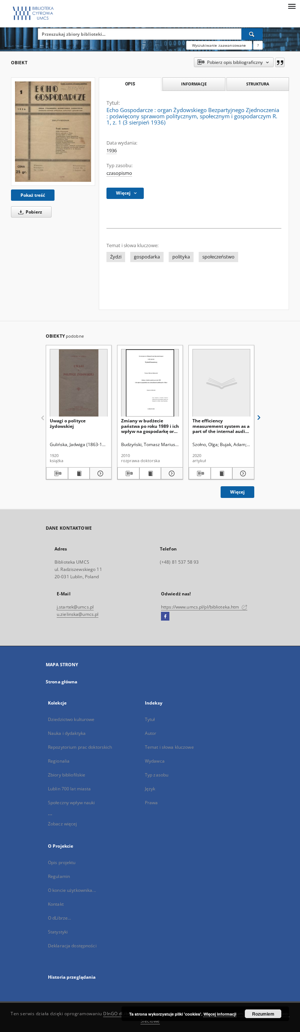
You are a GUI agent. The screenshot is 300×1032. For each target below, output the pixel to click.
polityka (181, 257)
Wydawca (155, 761)
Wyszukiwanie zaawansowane (219, 45)
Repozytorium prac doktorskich (80, 747)
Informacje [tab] (194, 84)
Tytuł (150, 719)
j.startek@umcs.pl (75, 607)
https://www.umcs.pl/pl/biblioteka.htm (200, 607)
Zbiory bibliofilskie (66, 775)
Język (150, 789)
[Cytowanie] (280, 62)
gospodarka (147, 257)
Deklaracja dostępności (72, 946)
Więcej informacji (219, 1014)
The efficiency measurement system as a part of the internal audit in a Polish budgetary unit (221, 426)
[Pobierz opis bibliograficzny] (57, 473)
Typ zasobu (156, 775)
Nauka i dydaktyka (67, 733)
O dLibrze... (59, 918)
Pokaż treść (32, 195)
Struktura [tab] (257, 84)
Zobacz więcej (62, 824)
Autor (151, 733)
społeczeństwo (218, 257)
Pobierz (33, 212)
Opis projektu (62, 862)
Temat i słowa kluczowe (169, 747)
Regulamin (59, 876)
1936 (111, 150)
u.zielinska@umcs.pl (77, 614)
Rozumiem (263, 1013)
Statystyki (58, 932)
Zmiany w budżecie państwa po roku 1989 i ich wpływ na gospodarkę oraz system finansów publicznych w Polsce (150, 426)
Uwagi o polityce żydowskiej (68, 423)
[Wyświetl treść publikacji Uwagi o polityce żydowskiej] (79, 473)
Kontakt (56, 904)
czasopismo (119, 173)
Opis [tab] (130, 84)
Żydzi (115, 257)
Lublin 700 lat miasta (69, 789)
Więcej (237, 492)
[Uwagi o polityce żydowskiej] (78, 383)
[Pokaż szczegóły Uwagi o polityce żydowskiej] (99, 473)
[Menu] (291, 6)
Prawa (151, 802)
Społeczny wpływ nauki (71, 802)
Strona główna (62, 682)
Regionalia (59, 761)
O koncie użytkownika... (72, 890)
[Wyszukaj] (252, 34)
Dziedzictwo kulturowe (71, 719)
